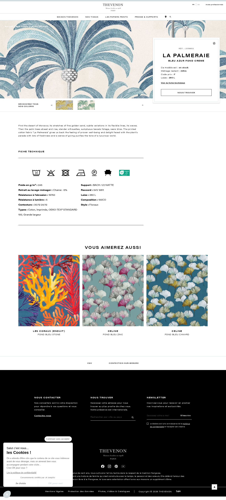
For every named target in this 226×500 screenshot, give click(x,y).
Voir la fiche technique (173, 83)
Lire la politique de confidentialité (21, 473)
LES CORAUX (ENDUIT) (49, 331)
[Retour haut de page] (113, 487)
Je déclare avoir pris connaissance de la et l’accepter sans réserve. (170, 425)
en (199, 4)
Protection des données (81, 491)
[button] (7, 494)
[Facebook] (102, 466)
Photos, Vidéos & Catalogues (114, 491)
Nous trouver (186, 92)
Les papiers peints (116, 17)
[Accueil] (113, 7)
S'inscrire (186, 415)
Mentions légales (54, 491)
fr (193, 4)
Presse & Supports (146, 17)
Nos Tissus (91, 17)
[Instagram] (109, 466)
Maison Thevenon (67, 17)
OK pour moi (55, 483)
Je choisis (21, 483)
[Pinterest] (116, 466)
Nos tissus (22, 26)
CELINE (113, 331)
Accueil (9, 26)
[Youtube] (123, 466)
